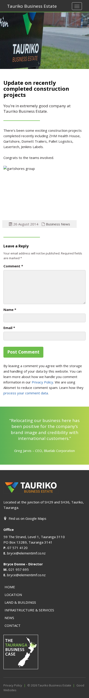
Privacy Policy (42, 382)
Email (9, 327)
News (9, 617)
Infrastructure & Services (29, 610)
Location (13, 594)
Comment (13, 266)
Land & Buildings (20, 602)
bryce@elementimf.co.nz (26, 553)
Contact (13, 625)
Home (10, 587)
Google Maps (35, 518)
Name (9, 309)
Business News (58, 224)
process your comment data (25, 393)
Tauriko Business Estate (32, 6)
